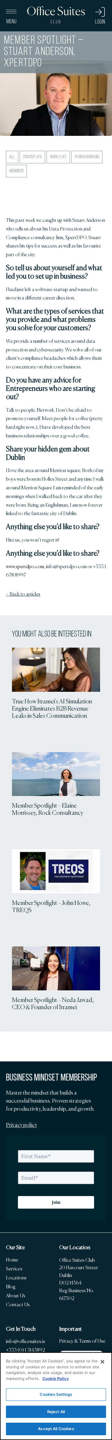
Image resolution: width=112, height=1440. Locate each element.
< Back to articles (23, 594)
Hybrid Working (87, 157)
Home (12, 1260)
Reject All (56, 1411)
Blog (11, 1287)
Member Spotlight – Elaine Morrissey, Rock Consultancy (47, 809)
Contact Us (18, 1304)
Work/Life (58, 157)
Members (16, 171)
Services (14, 1269)
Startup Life (32, 157)
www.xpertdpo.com (25, 566)
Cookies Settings (56, 1394)
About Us (15, 1295)
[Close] (102, 1361)
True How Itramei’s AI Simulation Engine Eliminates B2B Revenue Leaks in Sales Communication (52, 708)
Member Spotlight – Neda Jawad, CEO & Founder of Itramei (53, 1003)
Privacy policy (21, 1125)
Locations (16, 1278)
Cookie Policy (55, 1378)
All (12, 157)
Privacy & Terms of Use (82, 1341)
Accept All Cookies (56, 1428)
